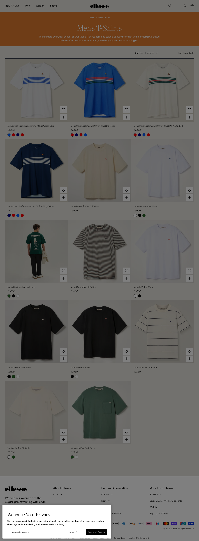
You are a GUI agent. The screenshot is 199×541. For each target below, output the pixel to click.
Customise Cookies (20, 532)
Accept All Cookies (96, 532)
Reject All (73, 532)
